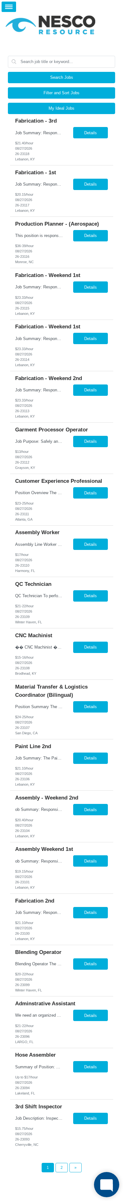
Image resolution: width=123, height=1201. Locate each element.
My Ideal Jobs (61, 108)
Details (90, 132)
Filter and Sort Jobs (61, 92)
